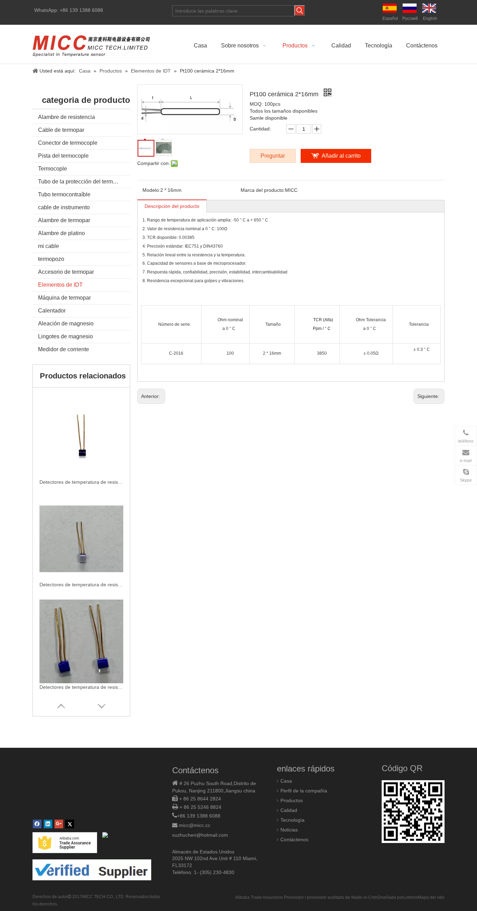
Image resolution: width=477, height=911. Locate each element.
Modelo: (151, 190)
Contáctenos (294, 839)
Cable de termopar (61, 130)
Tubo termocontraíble (64, 194)
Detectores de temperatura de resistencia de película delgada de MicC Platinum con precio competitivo (81, 584)
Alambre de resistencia (66, 117)
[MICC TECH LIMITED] (91, 44)
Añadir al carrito (341, 156)
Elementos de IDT (60, 285)
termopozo (51, 259)
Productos (291, 800)
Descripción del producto (172, 206)
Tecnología (292, 820)
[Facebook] (37, 824)
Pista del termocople (63, 156)
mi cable (48, 246)
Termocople (52, 169)
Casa (286, 781)
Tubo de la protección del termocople (84, 182)
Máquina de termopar (64, 298)
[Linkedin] (48, 824)
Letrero (410, 897)
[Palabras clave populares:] (299, 10)
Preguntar (272, 156)
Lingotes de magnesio (65, 336)
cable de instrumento (64, 207)
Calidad (288, 810)
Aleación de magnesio (66, 323)
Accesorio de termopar (66, 272)
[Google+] (58, 824)
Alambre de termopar (64, 220)
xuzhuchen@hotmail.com (200, 835)
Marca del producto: (263, 190)
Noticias (289, 830)
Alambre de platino (61, 233)
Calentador (52, 311)
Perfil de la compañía (303, 790)
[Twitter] (69, 824)
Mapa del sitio (431, 897)
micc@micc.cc (194, 825)
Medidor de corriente (63, 349)
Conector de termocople (67, 143)
